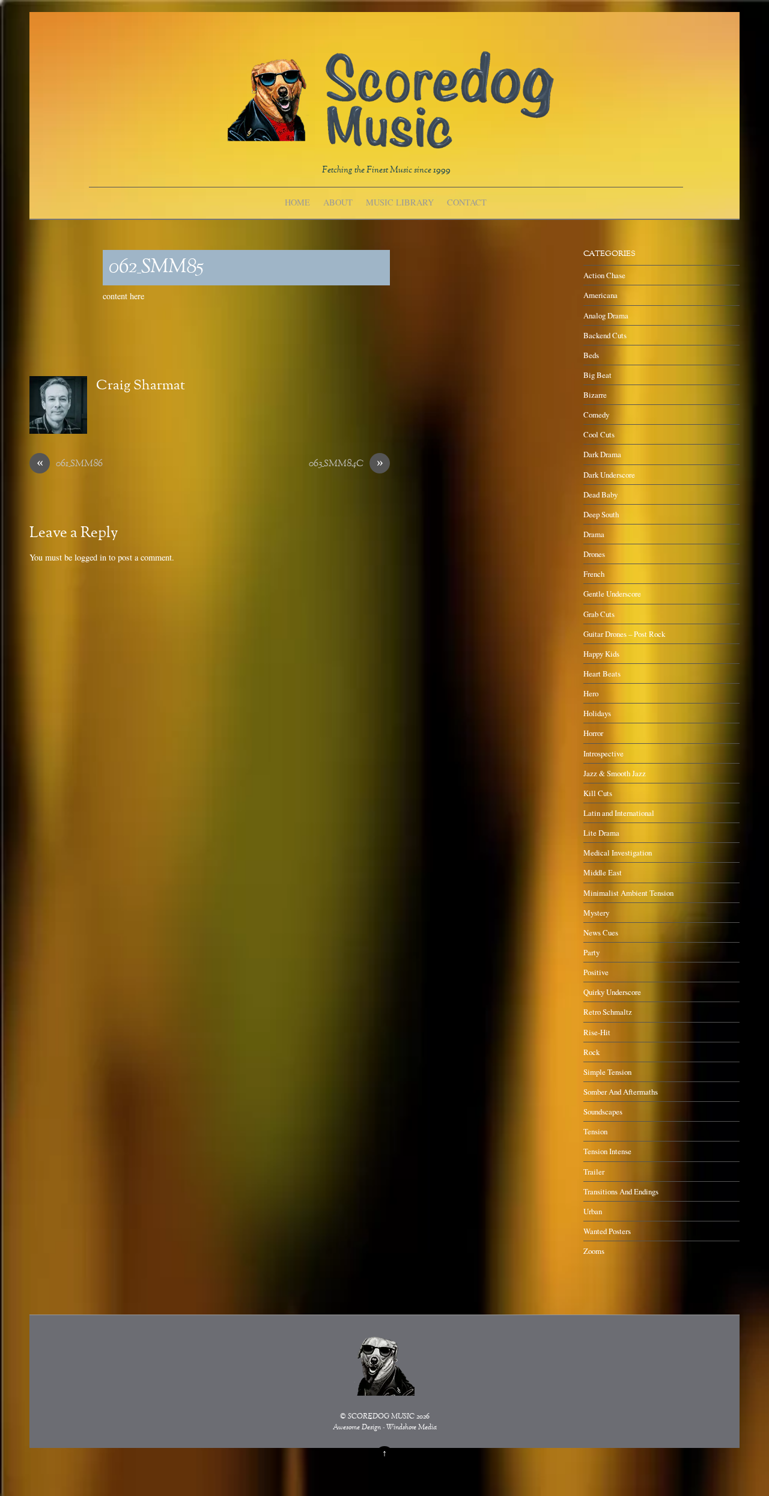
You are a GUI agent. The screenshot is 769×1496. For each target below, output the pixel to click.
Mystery (596, 912)
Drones (594, 554)
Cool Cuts (599, 434)
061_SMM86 (70, 464)
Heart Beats (602, 673)
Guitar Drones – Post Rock (624, 633)
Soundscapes (602, 1111)
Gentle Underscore (612, 593)
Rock (591, 1052)
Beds (591, 355)
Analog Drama (605, 315)
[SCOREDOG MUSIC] (389, 142)
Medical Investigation (617, 852)
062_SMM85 (156, 268)
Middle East (602, 872)
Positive (596, 972)
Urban (592, 1211)
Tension (595, 1131)
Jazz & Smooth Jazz (614, 773)
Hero (590, 693)
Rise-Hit (596, 1032)
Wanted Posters (607, 1231)
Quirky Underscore (612, 992)
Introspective (603, 753)
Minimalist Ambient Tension (628, 892)
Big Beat (597, 374)
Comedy (596, 414)
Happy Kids (601, 653)
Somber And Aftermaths (620, 1091)
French (593, 573)
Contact (467, 202)
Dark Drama (602, 454)
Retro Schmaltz (607, 1011)
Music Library (400, 202)
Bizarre (595, 394)
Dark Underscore (609, 474)
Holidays (597, 713)
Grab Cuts (599, 614)
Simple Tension (607, 1071)
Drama (593, 534)
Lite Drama (601, 832)
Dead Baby (600, 494)
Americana (600, 295)
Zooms (593, 1250)
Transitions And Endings (620, 1191)
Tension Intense (607, 1151)
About (338, 202)
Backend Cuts (605, 335)
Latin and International (618, 812)
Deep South (601, 514)
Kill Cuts (597, 793)
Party (591, 952)
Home (297, 202)
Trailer (593, 1171)
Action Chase (604, 275)
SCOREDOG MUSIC (381, 1417)
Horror (593, 733)
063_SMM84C (346, 464)
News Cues (600, 932)
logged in (90, 557)
